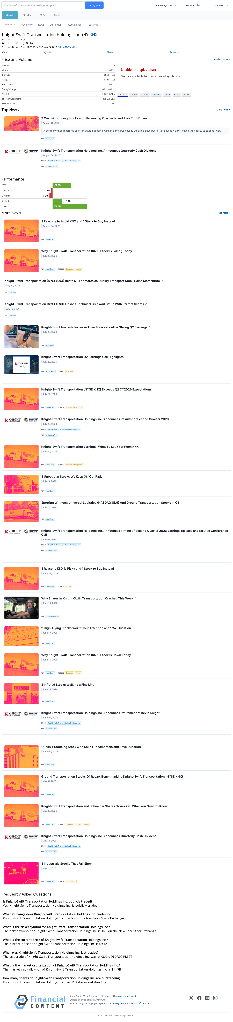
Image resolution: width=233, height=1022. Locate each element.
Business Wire (51, 166)
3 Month (156, 94)
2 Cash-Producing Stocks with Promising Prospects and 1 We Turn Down (94, 118)
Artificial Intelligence (74, 407)
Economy (69, 269)
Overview (27, 24)
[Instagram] (215, 1001)
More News (222, 109)
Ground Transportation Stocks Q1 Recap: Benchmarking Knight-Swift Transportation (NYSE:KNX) (112, 776)
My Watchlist (193, 5)
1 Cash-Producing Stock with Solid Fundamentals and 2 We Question (91, 747)
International (74, 24)
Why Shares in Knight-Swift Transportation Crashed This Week (88, 598)
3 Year (177, 94)
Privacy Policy (119, 1003)
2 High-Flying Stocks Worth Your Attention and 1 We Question (86, 628)
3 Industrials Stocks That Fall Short (66, 863)
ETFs (42, 15)
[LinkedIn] (207, 1001)
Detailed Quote (220, 59)
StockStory (50, 139)
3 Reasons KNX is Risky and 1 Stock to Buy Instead (77, 568)
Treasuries (92, 24)
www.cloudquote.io (127, 996)
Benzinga (49, 345)
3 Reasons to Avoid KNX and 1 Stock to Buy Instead (78, 221)
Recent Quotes (164, 5)
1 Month (145, 94)
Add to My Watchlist (67, 47)
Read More (222, 212)
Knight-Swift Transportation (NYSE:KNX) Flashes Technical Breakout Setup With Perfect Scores (75, 304)
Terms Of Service (140, 1003)
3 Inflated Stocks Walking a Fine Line (67, 684)
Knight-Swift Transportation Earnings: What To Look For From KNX (90, 446)
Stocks (27, 15)
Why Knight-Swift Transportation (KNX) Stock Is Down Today (86, 655)
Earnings (69, 371)
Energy (78, 673)
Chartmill (12, 292)
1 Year (167, 94)
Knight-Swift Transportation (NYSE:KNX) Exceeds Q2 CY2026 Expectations (96, 389)
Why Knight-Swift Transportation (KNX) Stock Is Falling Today (86, 251)
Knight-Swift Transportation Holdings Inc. (64, 161)
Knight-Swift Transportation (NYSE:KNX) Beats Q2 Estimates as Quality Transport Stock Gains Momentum (83, 281)
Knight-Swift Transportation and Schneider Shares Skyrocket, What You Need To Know (104, 806)
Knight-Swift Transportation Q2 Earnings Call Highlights (84, 357)
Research (175, 52)
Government (71, 881)
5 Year (187, 94)
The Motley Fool (52, 616)
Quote (47, 52)
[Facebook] (199, 1001)
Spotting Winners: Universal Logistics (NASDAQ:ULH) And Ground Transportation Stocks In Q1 (110, 502)
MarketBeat (50, 371)
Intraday (122, 94)
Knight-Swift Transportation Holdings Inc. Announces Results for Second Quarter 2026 (105, 419)
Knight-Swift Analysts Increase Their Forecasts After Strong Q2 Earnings (96, 327)
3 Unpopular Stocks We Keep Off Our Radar (72, 476)
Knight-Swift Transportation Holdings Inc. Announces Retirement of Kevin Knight (100, 713)
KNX (93, 34)
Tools (57, 15)
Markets (9, 15)
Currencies (55, 24)
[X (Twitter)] (191, 1001)
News (41, 24)
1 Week (133, 94)
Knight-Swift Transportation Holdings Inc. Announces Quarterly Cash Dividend (99, 150)
